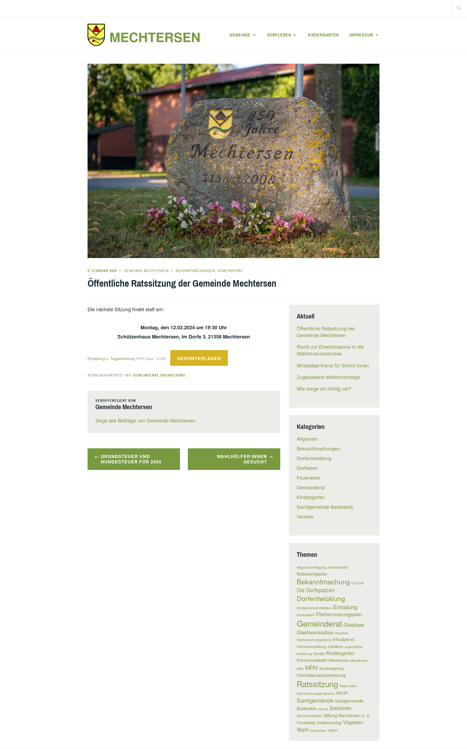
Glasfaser (354, 624)
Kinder (319, 653)
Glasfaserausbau (315, 632)
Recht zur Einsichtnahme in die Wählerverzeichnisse (330, 350)
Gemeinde (240, 35)
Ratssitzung (173, 375)
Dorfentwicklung (314, 458)
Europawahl (306, 614)
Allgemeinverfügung (311, 567)
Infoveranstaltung (311, 646)
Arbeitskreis (338, 567)
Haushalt (341, 633)
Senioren (340, 708)
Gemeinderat (230, 270)
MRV (311, 667)
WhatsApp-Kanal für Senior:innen (333, 365)
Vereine (305, 516)
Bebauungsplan (312, 573)
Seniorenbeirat (309, 715)
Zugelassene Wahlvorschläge (328, 376)
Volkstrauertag (329, 722)
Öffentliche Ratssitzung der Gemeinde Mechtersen (326, 331)
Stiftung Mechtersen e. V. (346, 715)
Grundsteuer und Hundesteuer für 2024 (131, 459)
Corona (357, 582)
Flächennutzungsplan (339, 614)
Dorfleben (279, 35)
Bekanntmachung (323, 581)
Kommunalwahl (312, 660)
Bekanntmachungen (195, 270)
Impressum (361, 35)
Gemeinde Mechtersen (146, 270)
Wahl (303, 729)
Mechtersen (155, 37)
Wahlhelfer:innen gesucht (242, 459)
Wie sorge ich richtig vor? (324, 388)
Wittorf (333, 730)
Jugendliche (354, 646)
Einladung (345, 607)
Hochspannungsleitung (314, 639)
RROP (342, 693)
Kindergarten (323, 35)
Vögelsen (353, 722)
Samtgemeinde (315, 700)
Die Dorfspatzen (316, 590)
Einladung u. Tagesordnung (127, 358)
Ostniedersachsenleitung (321, 675)
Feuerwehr (308, 477)
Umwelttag (306, 722)
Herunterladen (199, 358)
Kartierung (304, 653)
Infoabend (343, 639)
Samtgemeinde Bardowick (325, 506)
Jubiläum (335, 646)
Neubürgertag (331, 668)
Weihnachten (318, 730)
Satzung (323, 709)
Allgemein (307, 438)
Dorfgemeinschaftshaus (314, 607)
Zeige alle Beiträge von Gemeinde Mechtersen (145, 420)
